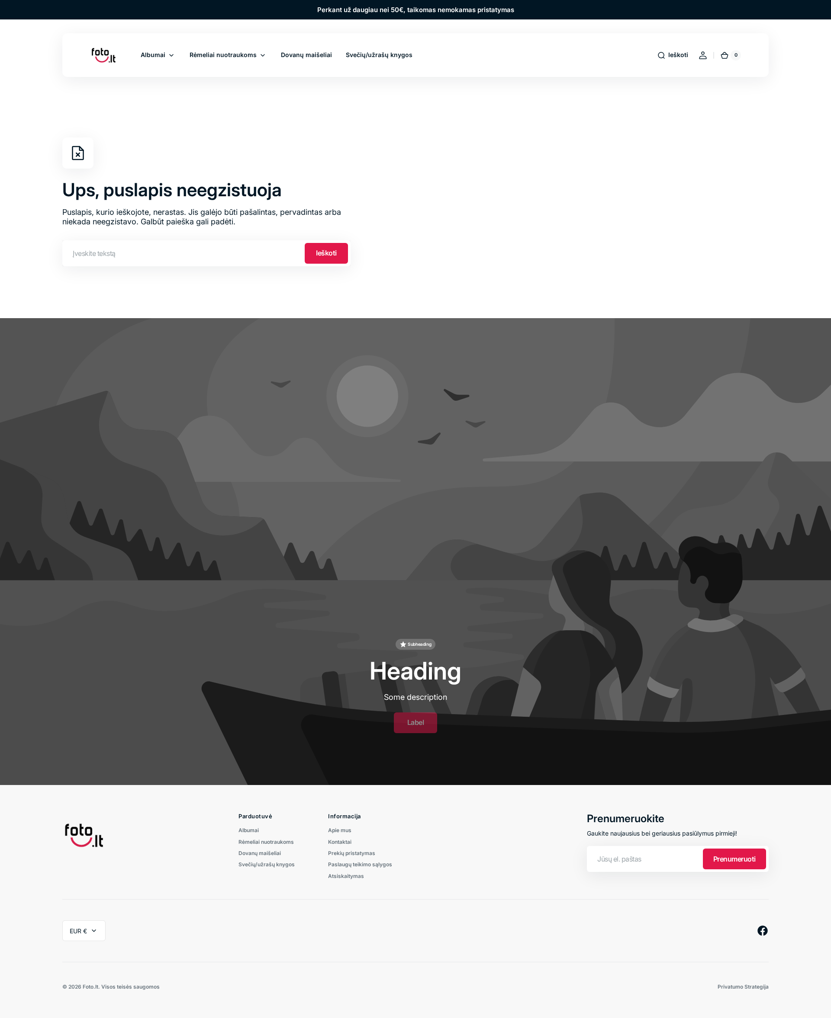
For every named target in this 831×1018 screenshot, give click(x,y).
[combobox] (206, 253)
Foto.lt (90, 987)
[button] (672, 55)
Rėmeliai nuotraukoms (266, 842)
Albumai (248, 830)
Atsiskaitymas (346, 876)
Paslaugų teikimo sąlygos (360, 864)
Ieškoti (326, 253)
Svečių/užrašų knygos (266, 864)
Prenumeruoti (734, 859)
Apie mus (339, 830)
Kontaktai (339, 842)
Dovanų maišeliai (259, 853)
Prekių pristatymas (351, 853)
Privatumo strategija (743, 987)
